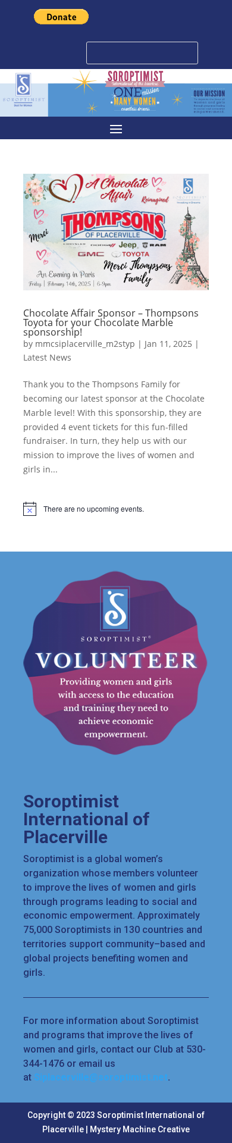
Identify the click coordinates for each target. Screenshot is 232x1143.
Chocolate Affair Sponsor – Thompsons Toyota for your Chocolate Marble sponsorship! (111, 322)
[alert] (116, 509)
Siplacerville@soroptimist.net (101, 1077)
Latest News (47, 357)
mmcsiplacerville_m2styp (85, 343)
